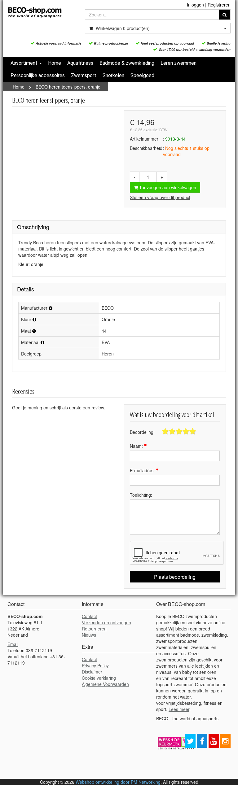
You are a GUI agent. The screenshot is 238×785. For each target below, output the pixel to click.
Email (12, 644)
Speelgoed (142, 75)
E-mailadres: (143, 470)
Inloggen (195, 5)
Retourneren (94, 629)
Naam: (137, 446)
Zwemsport (83, 75)
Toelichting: (141, 495)
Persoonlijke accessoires (38, 75)
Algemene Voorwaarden (105, 684)
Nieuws (89, 635)
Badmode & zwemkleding (126, 63)
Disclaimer (92, 672)
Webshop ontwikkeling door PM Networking (118, 782)
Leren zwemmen (178, 63)
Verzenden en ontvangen (106, 622)
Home (54, 63)
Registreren (219, 5)
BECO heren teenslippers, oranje (68, 87)
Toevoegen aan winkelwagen (167, 187)
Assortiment (25, 63)
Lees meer (179, 709)
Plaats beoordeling (175, 576)
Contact (89, 616)
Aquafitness (80, 63)
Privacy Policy (95, 665)
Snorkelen (113, 75)
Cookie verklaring (99, 678)
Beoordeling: (142, 432)
